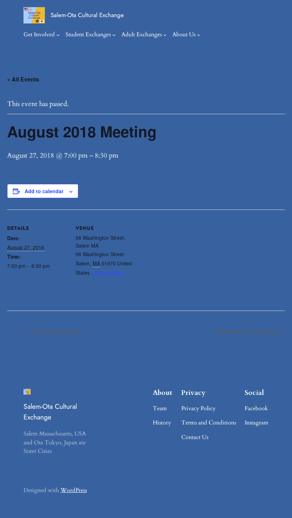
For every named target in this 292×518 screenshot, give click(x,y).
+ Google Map (107, 272)
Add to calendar (44, 191)
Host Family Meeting (54, 331)
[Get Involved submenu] (58, 35)
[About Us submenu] (198, 35)
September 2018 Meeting (245, 331)
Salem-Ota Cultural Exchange (87, 15)
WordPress (74, 490)
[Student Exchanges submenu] (114, 35)
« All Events (23, 79)
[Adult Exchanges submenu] (165, 35)
